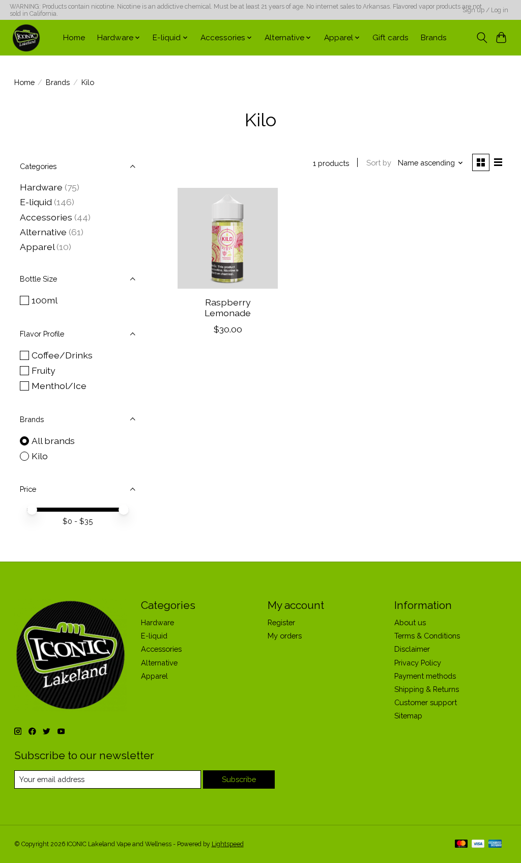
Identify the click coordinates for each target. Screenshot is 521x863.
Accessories (46, 217)
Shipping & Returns (426, 689)
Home (74, 37)
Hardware (41, 187)
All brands (53, 440)
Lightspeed (228, 844)
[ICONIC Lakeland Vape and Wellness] (26, 38)
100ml (44, 300)
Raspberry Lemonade (228, 307)
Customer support (425, 702)
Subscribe (239, 779)
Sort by (378, 162)
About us (410, 622)
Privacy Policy (417, 662)
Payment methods (425, 676)
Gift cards (390, 37)
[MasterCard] (461, 844)
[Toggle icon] (481, 38)
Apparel (37, 246)
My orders (285, 635)
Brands (434, 37)
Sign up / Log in (485, 10)
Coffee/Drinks (62, 355)
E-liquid (36, 202)
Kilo (40, 456)
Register (281, 622)
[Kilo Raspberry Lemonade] (228, 238)
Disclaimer (412, 649)
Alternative (43, 232)
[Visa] (478, 844)
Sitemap (408, 715)
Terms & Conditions (427, 635)
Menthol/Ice (59, 385)
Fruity (43, 370)
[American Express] (495, 844)
